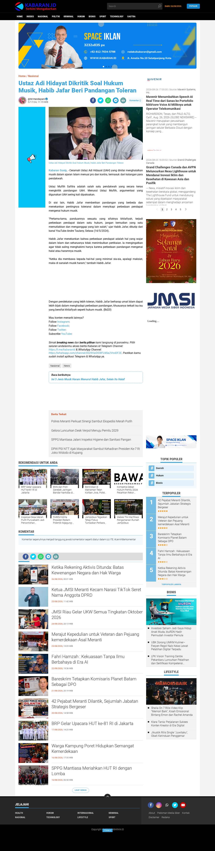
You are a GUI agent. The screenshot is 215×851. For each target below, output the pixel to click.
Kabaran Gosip (58, 170)
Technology (116, 16)
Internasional (85, 813)
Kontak (186, 813)
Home (20, 16)
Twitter (61, 329)
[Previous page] (157, 209)
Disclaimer (154, 817)
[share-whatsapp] (108, 100)
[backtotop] (107, 797)
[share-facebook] (93, 100)
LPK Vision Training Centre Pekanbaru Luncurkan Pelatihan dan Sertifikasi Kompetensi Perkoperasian (170, 660)
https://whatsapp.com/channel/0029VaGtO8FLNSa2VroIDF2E (85, 353)
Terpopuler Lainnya (171, 584)
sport (102, 16)
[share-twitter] (100, 100)
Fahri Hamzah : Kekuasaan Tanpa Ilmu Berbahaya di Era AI (88, 659)
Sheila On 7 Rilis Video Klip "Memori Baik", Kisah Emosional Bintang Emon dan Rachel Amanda (172, 711)
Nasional (43, 16)
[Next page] (186, 209)
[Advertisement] (96, 280)
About (152, 813)
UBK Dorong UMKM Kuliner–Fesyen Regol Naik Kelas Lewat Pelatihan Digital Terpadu (169, 646)
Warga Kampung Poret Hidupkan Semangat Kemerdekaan (93, 748)
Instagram (63, 321)
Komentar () (135, 100)
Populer (193, 6)
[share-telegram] (116, 100)
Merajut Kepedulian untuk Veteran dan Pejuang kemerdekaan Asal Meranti (95, 637)
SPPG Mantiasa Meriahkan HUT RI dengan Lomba (92, 771)
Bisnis (92, 16)
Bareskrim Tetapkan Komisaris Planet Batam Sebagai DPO (94, 681)
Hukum (81, 16)
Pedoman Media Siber (168, 813)
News (67, 365)
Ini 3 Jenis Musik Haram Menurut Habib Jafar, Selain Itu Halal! (88, 379)
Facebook (63, 325)
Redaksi (166, 817)
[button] (103, 66)
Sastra (131, 16)
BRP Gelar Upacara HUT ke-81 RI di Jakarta (92, 723)
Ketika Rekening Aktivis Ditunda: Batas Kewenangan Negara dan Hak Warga (88, 570)
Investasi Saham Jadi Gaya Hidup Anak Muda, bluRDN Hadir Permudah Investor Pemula (171, 632)
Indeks (30, 16)
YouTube (66, 333)
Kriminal (69, 16)
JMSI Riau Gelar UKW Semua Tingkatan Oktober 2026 (97, 614)
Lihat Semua (81, 790)
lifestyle (82, 817)
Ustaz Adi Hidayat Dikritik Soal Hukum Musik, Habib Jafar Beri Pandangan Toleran (77, 87)
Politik (56, 16)
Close (107, 830)
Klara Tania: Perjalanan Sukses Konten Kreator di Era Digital (169, 723)
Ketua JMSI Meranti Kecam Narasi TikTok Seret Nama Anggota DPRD (96, 592)
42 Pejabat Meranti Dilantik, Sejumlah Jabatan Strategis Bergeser (95, 704)
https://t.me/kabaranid (62, 349)
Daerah (160, 468)
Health (19, 813)
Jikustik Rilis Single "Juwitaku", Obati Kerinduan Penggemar (169, 734)
